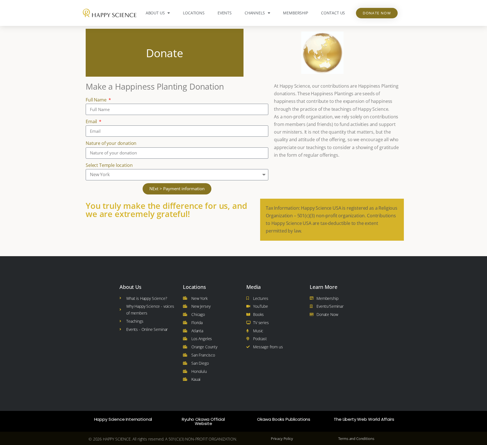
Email (92, 121)
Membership (295, 13)
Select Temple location (109, 165)
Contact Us (333, 13)
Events (225, 13)
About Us (155, 13)
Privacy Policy (282, 438)
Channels (255, 13)
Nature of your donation (111, 143)
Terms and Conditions (356, 438)
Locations (194, 13)
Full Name (96, 100)
